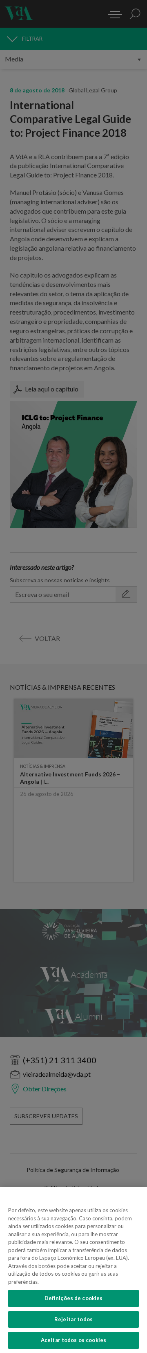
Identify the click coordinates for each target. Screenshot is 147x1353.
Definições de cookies (74, 1298)
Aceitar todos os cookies (73, 1340)
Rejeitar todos (73, 1319)
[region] (73, 1270)
